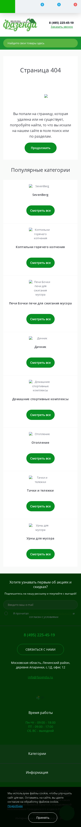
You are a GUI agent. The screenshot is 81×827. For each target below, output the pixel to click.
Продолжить (40, 148)
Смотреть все (40, 210)
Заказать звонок (62, 27)
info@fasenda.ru (40, 677)
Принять (42, 818)
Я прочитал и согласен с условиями (44, 615)
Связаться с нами (40, 649)
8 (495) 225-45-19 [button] (39, 634)
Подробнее (15, 806)
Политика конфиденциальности (50, 613)
